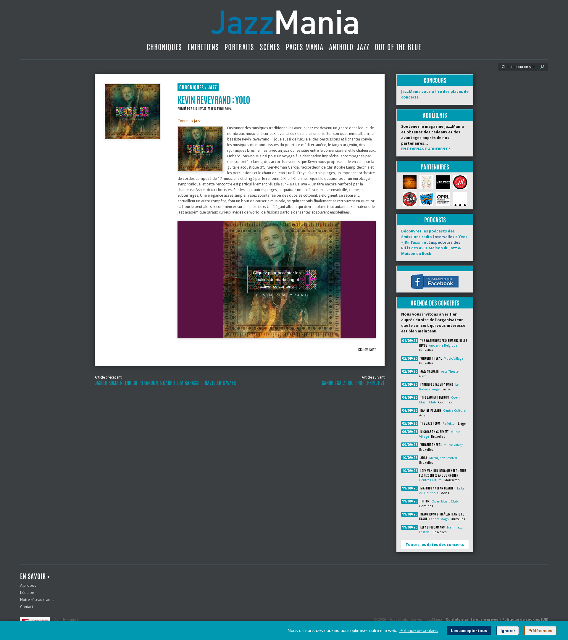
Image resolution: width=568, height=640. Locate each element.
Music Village (453, 359)
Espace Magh (439, 519)
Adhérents (435, 115)
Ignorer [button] (508, 630)
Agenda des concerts (435, 303)
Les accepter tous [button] (469, 630)
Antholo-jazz (349, 47)
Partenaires (435, 167)
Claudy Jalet (201, 108)
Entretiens (203, 47)
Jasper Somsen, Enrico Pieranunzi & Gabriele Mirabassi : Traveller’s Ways (165, 383)
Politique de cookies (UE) (525, 620)
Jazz (212, 87)
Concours (435, 80)
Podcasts (435, 220)
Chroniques (164, 47)
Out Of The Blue (398, 47)
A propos (28, 585)
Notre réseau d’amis (37, 599)
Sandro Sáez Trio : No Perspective (353, 383)
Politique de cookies (418, 630)
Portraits (239, 47)
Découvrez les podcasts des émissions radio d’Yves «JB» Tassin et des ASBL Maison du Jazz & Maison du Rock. (434, 242)
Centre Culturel (454, 411)
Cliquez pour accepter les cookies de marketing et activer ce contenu (277, 279)
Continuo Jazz (189, 121)
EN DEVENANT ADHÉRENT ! (425, 149)
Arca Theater (450, 372)
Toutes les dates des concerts (435, 544)
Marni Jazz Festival (443, 458)
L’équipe (27, 592)
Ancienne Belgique (443, 346)
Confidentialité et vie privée (472, 620)
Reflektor (449, 424)
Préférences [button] (540, 630)
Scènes (270, 47)
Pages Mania (304, 47)
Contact (26, 607)
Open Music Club (445, 501)
